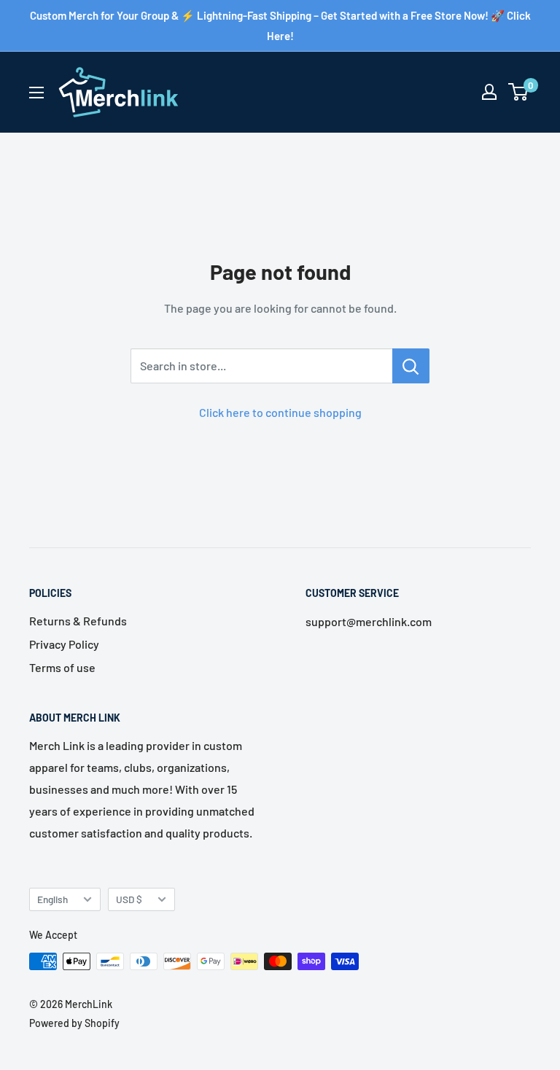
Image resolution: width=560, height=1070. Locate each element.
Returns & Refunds (78, 621)
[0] (519, 92)
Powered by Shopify (74, 1023)
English (52, 899)
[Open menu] (36, 92)
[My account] (489, 92)
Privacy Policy (64, 644)
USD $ (129, 899)
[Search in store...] (410, 365)
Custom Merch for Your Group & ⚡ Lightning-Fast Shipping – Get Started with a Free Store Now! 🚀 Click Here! (280, 25)
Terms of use (62, 667)
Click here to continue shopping (280, 412)
